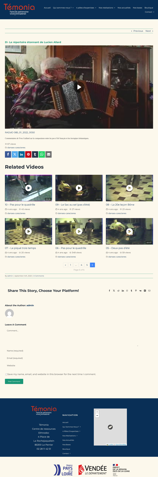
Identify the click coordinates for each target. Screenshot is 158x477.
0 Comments (38, 276)
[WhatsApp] (42, 154)
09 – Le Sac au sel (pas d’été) (72, 204)
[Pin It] (28, 154)
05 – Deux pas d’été (118, 248)
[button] (110, 427)
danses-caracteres (16, 147)
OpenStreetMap (121, 444)
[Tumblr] (35, 154)
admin (10, 276)
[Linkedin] (21, 154)
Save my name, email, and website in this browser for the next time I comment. (51, 374)
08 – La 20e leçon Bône (120, 204)
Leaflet (110, 444)
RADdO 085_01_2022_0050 (20, 132)
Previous (138, 31)
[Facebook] (8, 154)
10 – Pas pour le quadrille (20, 204)
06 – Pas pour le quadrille (70, 248)
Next (148, 31)
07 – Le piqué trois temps (20, 248)
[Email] (48, 154)
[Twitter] (15, 154)
